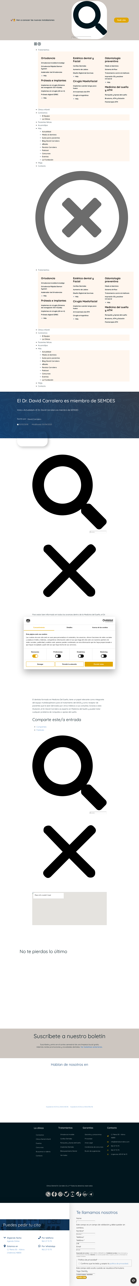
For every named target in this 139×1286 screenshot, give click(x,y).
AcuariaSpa (43, 125)
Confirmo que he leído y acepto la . (104, 1263)
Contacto (42, 166)
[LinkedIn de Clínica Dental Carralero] (84, 1194)
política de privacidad (119, 1263)
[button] (69, 492)
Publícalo (40, 730)
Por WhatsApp (48, 1246)
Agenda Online (13, 1241)
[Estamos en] (4, 1246)
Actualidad (46, 131)
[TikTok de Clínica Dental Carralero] (78, 1194)
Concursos (46, 153)
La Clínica (46, 119)
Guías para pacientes (51, 138)
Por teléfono (47, 1238)
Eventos (45, 156)
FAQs (40, 163)
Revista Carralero (49, 147)
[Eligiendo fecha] (4, 1237)
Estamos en (12, 1246)
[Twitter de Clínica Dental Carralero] (66, 1194)
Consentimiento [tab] (39, 627)
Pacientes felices (45, 122)
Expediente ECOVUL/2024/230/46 (57, 1107)
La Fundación (47, 160)
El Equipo (46, 116)
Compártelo (41, 727)
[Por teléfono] (39, 1237)
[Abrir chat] (133, 1280)
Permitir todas (99, 664)
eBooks (45, 144)
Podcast (45, 150)
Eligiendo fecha (14, 1238)
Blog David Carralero (50, 141)
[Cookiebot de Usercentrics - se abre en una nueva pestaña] (104, 620)
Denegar (40, 664)
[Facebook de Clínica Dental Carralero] (54, 1194)
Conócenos (42, 113)
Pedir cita (81, 1277)
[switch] (58, 656)
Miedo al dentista (49, 135)
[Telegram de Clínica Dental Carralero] (90, 1194)
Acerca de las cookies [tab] (100, 627)
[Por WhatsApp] (39, 1246)
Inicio (19, 410)
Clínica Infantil (44, 109)
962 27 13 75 (47, 1241)
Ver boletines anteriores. (91, 1047)
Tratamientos (43, 50)
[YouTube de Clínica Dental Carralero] (72, 1194)
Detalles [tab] (69, 627)
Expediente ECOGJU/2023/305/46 (81, 1107)
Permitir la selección (69, 664)
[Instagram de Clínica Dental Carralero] (60, 1194)
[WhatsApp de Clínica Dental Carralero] (48, 1194)
